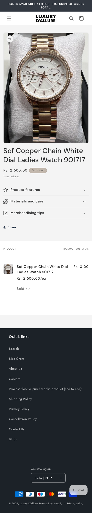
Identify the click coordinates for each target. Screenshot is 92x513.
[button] (9, 18)
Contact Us (17, 429)
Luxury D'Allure (29, 503)
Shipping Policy (20, 399)
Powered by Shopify (50, 503)
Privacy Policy (19, 409)
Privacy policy (75, 503)
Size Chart (16, 358)
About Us (15, 368)
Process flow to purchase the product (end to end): (45, 389)
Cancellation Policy (23, 419)
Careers (14, 379)
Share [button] (12, 227)
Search (14, 348)
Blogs (13, 439)
